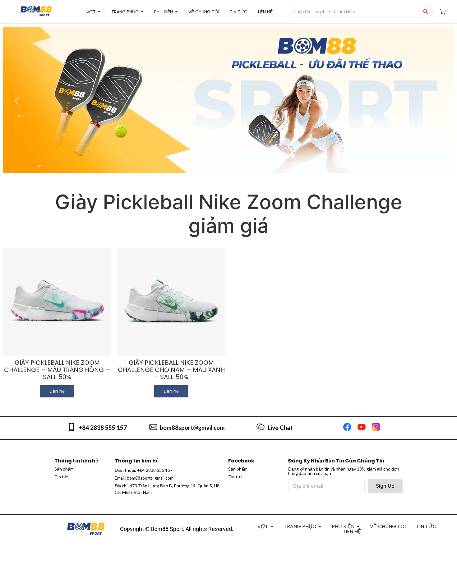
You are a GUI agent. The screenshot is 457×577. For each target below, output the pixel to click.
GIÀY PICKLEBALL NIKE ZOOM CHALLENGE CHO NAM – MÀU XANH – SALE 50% (171, 370)
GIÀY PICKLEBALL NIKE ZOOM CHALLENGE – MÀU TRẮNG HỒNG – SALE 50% (57, 370)
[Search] (425, 12)
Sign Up (385, 486)
